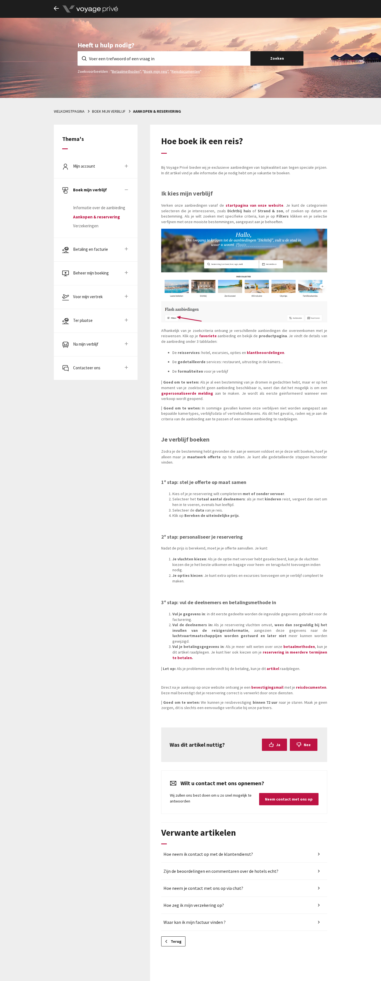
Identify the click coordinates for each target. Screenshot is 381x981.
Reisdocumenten (186, 71)
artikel (273, 668)
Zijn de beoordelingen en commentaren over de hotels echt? (220, 871)
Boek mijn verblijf (109, 111)
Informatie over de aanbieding (99, 207)
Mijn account (84, 166)
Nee (307, 744)
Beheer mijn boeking (91, 273)
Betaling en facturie (90, 249)
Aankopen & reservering (157, 111)
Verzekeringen (85, 225)
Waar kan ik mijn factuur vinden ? (194, 922)
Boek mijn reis (155, 71)
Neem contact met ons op (289, 799)
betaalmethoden (299, 646)
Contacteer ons (86, 367)
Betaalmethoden (126, 71)
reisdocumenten (311, 687)
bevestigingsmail (267, 687)
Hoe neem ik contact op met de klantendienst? (208, 854)
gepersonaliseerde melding (187, 393)
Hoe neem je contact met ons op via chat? (203, 888)
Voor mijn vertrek (88, 296)
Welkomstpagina (69, 111)
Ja (278, 744)
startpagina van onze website (254, 205)
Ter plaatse (83, 320)
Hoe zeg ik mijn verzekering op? (193, 905)
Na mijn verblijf (85, 344)
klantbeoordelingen (265, 352)
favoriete (208, 335)
